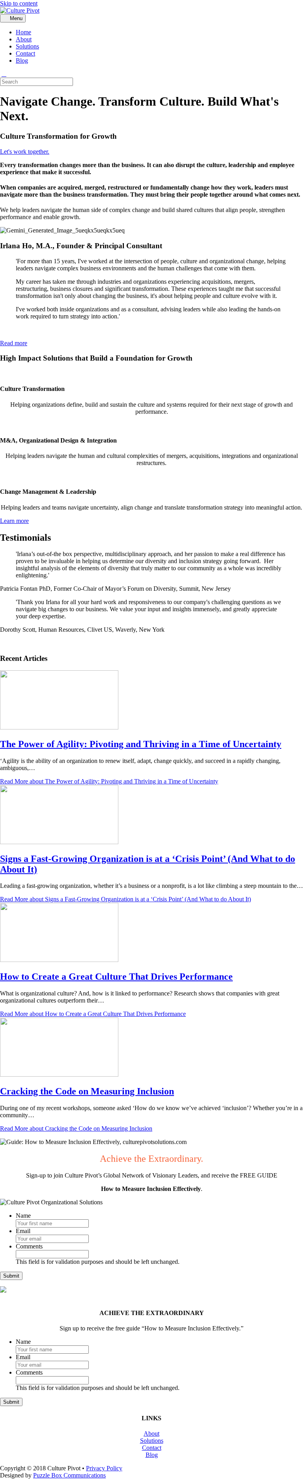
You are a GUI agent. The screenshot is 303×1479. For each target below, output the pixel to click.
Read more (13, 343)
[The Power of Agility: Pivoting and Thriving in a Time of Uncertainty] (59, 727)
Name (23, 1215)
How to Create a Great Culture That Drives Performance (116, 976)
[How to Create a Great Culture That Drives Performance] (59, 959)
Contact (25, 53)
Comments (29, 1246)
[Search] (4, 74)
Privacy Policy (104, 1468)
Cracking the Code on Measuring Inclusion (87, 1091)
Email (23, 1231)
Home (23, 32)
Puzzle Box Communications (69, 1475)
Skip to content (18, 3)
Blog (22, 60)
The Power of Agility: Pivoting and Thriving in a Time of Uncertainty (140, 744)
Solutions (27, 46)
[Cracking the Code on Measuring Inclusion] (59, 1074)
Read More (109, 781)
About (24, 39)
